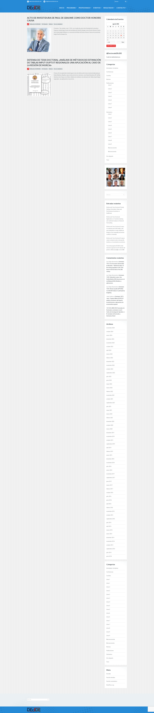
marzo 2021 (109, 414)
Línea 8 (110, 140)
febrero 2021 (109, 417)
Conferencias (109, 72)
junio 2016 (109, 500)
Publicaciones (110, 83)
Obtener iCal (111, 45)
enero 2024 (109, 335)
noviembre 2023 (110, 343)
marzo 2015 (109, 530)
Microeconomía (112, 151)
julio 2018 (108, 466)
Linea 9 (110, 144)
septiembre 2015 (110, 519)
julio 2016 (108, 496)
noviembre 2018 (110, 462)
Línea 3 (110, 92)
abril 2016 (108, 504)
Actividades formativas (112, 68)
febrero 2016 (109, 507)
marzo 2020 (109, 429)
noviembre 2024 (110, 328)
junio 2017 (109, 481)
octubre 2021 (109, 399)
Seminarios (109, 112)
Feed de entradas (110, 677)
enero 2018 (109, 470)
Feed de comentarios (111, 681)
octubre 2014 (109, 545)
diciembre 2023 (110, 339)
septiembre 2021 (110, 402)
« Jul (108, 42)
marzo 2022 (109, 387)
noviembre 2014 (110, 541)
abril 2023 (108, 350)
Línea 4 (110, 125)
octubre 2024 (109, 331)
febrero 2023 (109, 358)
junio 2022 (109, 380)
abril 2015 (108, 526)
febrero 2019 (109, 451)
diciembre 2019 (110, 432)
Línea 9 (110, 107)
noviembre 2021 (110, 395)
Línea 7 (110, 103)
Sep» (123, 42)
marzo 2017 (109, 485)
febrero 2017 (109, 489)
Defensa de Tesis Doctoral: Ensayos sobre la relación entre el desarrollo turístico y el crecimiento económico (115, 240)
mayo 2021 (109, 410)
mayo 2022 (109, 384)
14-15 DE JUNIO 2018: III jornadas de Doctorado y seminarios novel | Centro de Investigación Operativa (115, 310)
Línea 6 (110, 100)
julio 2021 (108, 406)
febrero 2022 (109, 391)
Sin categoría (109, 156)
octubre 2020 (109, 425)
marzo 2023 (109, 354)
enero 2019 (109, 455)
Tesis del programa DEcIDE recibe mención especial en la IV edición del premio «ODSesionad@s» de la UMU (115, 247)
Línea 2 (110, 89)
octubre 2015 (109, 515)
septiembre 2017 (110, 477)
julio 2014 (108, 552)
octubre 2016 (109, 492)
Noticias (51, 24)
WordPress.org (110, 685)
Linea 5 (110, 129)
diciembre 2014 (110, 537)
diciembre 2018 (110, 459)
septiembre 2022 (110, 372)
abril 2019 (108, 447)
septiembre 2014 (110, 548)
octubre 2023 (109, 346)
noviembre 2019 (110, 436)
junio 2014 (109, 556)
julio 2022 (108, 376)
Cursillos (108, 75)
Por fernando (45, 24)
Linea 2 (110, 118)
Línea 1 (110, 85)
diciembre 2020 (110, 421)
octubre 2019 (109, 440)
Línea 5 (110, 96)
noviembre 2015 (110, 511)
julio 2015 (108, 522)
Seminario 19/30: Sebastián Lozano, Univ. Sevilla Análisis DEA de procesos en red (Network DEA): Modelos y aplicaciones (115, 279)
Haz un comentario (58, 24)
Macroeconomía (112, 148)
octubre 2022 (109, 369)
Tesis (107, 160)
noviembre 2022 (110, 365)
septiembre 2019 (110, 444)
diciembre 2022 (110, 361)
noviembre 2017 (110, 474)
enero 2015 (109, 534)
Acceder (108, 673)
